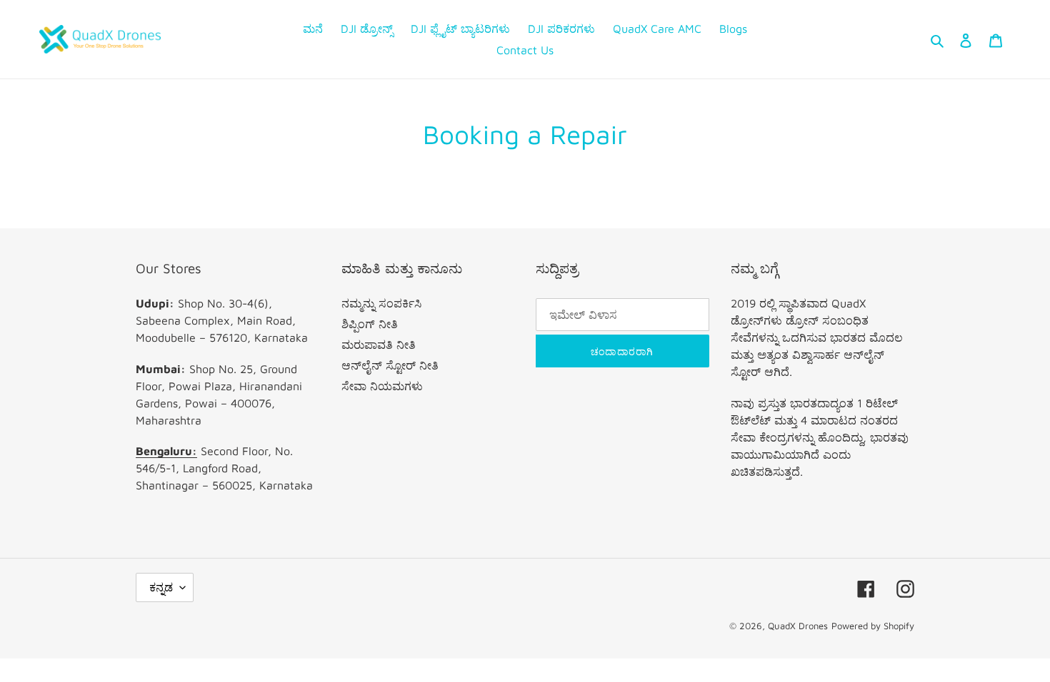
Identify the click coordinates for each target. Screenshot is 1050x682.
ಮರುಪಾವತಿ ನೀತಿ (378, 344)
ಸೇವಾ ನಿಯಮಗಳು (382, 386)
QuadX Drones (798, 625)
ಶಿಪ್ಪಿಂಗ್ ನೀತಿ (369, 323)
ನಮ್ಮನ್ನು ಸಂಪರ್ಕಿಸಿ (381, 303)
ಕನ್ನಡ (161, 587)
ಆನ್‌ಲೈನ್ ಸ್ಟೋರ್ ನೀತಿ (390, 365)
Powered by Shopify (872, 625)
